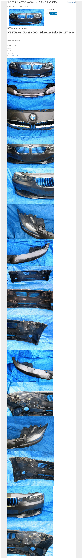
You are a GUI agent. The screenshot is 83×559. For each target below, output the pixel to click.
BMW (47, 16)
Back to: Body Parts (71, 2)
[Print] (75, 7)
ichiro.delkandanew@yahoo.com (16, 55)
